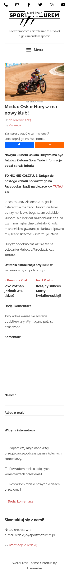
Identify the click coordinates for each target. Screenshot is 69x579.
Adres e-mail (15, 413)
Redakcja (15, 125)
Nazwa (10, 395)
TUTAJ (58, 186)
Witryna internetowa (20, 430)
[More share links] (49, 145)
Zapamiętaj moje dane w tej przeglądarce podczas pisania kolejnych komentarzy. (33, 453)
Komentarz (14, 337)
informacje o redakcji (23, 545)
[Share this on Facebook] (19, 145)
